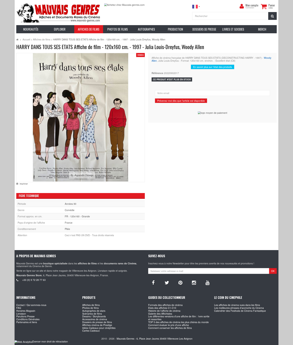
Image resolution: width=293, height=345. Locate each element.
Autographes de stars (93, 310)
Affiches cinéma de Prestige (97, 325)
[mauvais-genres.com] (58, 13)
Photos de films (90, 308)
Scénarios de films (92, 313)
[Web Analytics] (23, 341)
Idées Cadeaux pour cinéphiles (98, 328)
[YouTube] (207, 282)
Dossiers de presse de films (97, 322)
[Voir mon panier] (264, 6)
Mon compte (252, 5)
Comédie (69, 210)
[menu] (242, 6)
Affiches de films (91, 305)
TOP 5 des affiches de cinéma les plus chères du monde (178, 322)
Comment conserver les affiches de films (170, 328)
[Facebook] (153, 282)
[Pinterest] (180, 282)
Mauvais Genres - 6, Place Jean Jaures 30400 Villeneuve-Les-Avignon (154, 338)
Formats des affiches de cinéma (165, 305)
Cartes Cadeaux (91, 330)
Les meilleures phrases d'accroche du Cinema (239, 308)
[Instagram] (194, 282)
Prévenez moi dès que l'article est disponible (181, 100)
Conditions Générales (28, 319)
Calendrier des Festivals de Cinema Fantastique (240, 310)
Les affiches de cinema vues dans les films (237, 305)
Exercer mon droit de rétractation (50, 341)
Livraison (21, 313)
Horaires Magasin (25, 310)
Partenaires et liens (26, 322)
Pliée (67, 229)
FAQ (18, 308)
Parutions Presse (25, 316)
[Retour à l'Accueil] (17, 39)
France (68, 222)
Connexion (250, 8)
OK (273, 271)
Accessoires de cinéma (94, 319)
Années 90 (70, 203)
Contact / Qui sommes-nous (31, 305)
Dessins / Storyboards (94, 316)
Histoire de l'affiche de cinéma (164, 310)
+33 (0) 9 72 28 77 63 (34, 280)
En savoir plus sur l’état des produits (212, 67)
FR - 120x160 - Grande (77, 216)
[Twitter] (167, 282)
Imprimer (24, 184)
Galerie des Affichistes (160, 313)
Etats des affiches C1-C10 (162, 308)
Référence (157, 73)
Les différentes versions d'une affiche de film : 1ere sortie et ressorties (178, 318)
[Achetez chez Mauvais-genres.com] (146, 4)
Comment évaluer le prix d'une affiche (168, 325)
